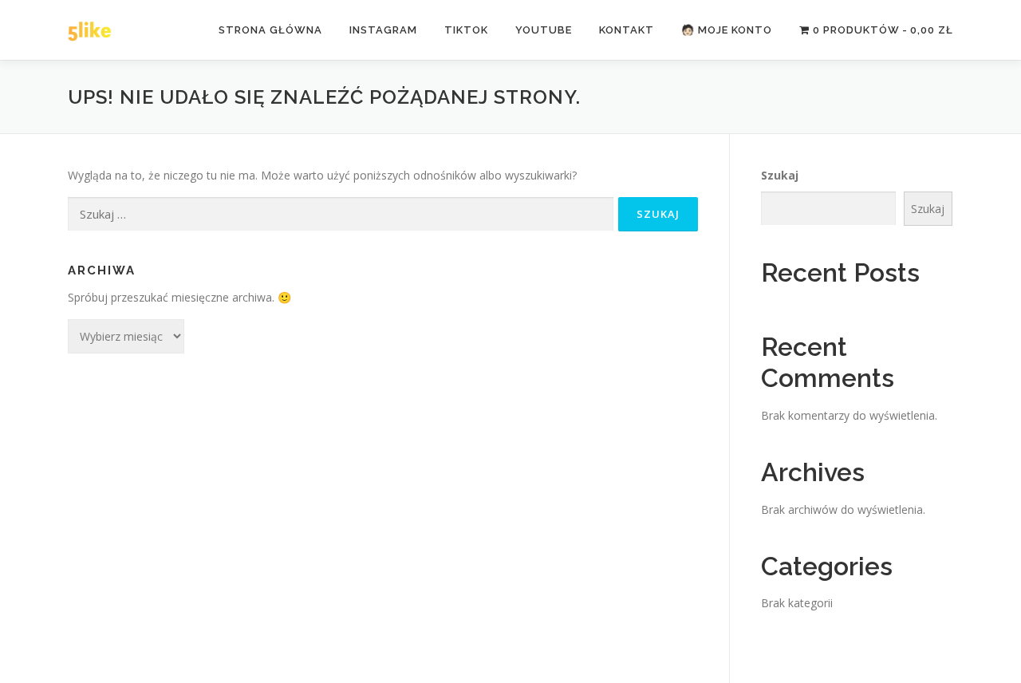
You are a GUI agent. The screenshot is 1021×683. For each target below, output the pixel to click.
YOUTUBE (543, 30)
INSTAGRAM (383, 30)
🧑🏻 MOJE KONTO (726, 30)
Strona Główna (270, 30)
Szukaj (779, 175)
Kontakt (626, 30)
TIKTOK (466, 30)
